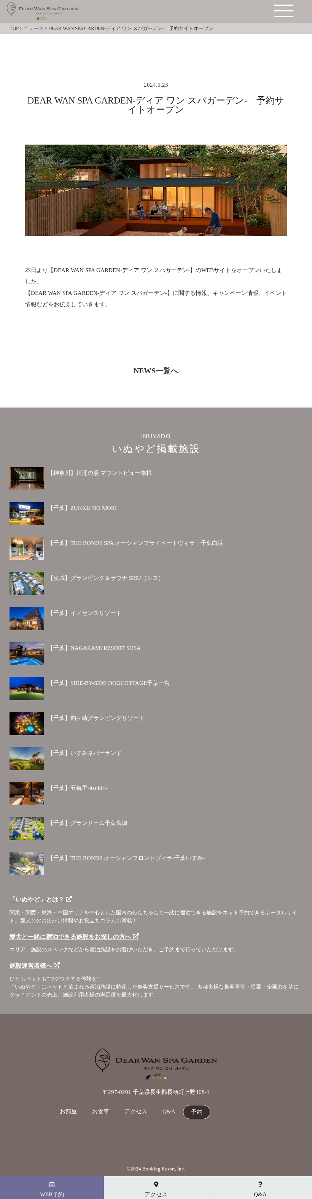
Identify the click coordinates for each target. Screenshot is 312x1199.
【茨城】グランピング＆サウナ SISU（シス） (106, 578)
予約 (196, 1112)
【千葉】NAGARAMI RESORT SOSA (94, 648)
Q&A (168, 1112)
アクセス (135, 1112)
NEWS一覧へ (156, 370)
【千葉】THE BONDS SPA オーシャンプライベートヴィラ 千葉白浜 (135, 543)
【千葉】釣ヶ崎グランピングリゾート (96, 718)
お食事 (100, 1112)
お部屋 (68, 1112)
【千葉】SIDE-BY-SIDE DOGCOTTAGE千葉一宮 (109, 683)
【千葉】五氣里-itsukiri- (78, 788)
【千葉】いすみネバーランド (85, 753)
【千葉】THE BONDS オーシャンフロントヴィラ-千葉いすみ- (126, 858)
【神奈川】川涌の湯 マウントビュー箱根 (100, 473)
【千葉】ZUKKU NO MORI (82, 508)
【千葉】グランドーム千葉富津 (87, 823)
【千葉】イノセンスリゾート (85, 613)
